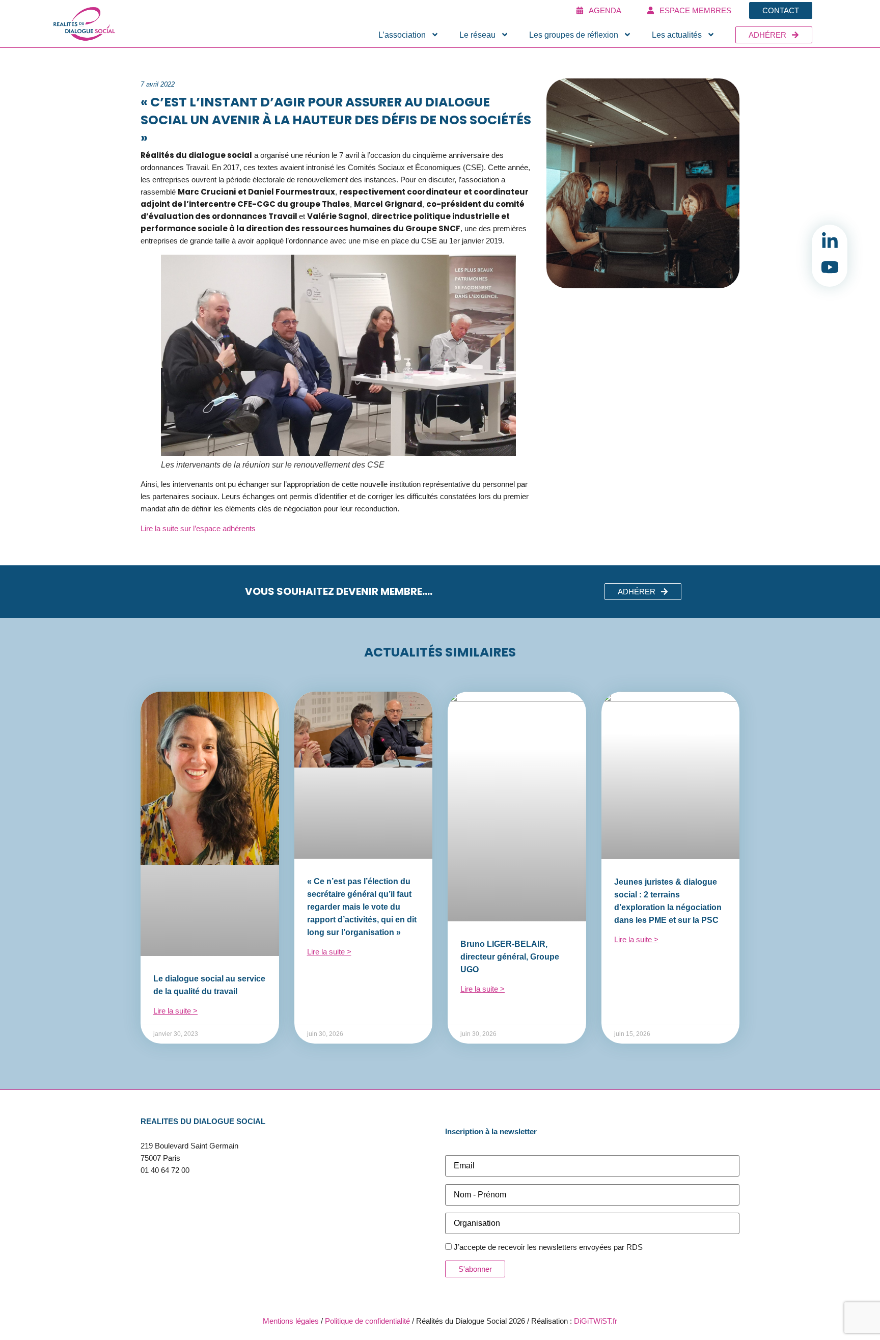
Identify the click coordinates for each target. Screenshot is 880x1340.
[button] (642, 591)
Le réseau (477, 35)
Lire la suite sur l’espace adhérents (198, 528)
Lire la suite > (175, 1011)
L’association (402, 35)
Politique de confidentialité (367, 1321)
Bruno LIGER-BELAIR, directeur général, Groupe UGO (509, 957)
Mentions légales (291, 1321)
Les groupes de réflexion (573, 35)
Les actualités (677, 35)
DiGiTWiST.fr (595, 1321)
